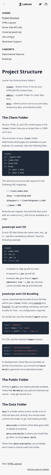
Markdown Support (12, 41)
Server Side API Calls (12, 27)
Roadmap (7, 59)
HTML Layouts (9, 22)
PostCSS (6, 306)
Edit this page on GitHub (38, 469)
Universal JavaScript (12, 32)
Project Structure (10, 17)
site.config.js (8, 36)
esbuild (37, 303)
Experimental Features (13, 54)
